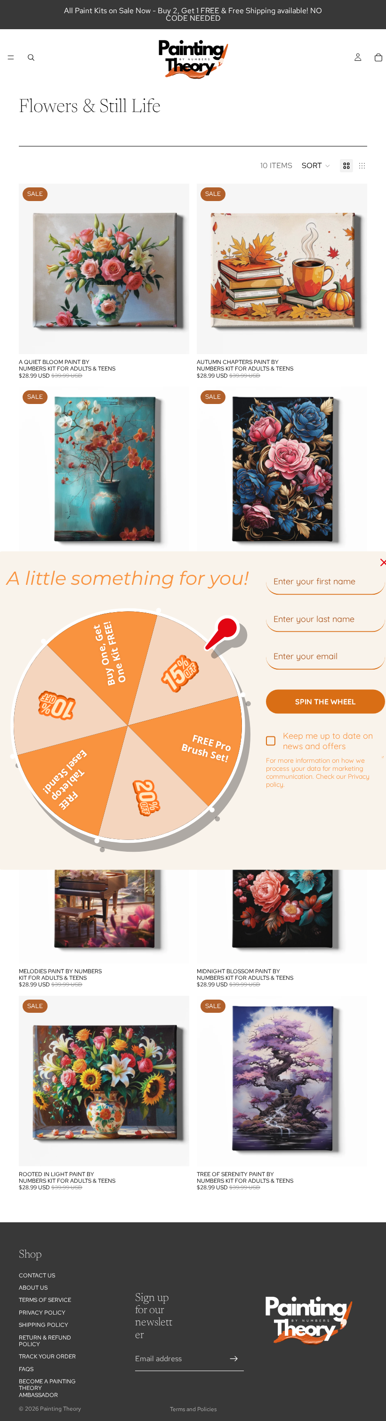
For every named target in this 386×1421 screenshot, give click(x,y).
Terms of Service (45, 1300)
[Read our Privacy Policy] (383, 761)
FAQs (26, 1369)
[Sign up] (234, 1359)
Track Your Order (47, 1356)
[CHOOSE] (174, 339)
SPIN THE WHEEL (325, 701)
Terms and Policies (193, 1409)
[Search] (31, 57)
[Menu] (11, 57)
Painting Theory (60, 1409)
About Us (33, 1288)
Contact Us (37, 1275)
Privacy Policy (42, 1312)
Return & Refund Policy (45, 1340)
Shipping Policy (43, 1325)
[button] (316, 165)
